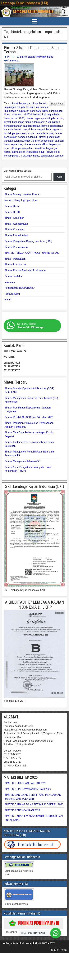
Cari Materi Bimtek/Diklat (17, 170)
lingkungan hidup (30, 155)
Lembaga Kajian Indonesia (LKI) (24, 3)
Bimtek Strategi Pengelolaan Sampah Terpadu (34, 49)
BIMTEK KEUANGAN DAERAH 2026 (25, 783)
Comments (13, 60)
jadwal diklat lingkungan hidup (28, 151)
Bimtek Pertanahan (15, 264)
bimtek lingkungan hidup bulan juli (44, 118)
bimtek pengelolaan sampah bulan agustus (38, 129)
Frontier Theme (58, 949)
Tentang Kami (12, 293)
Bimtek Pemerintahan (16, 235)
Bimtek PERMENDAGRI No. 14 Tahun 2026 (28, 417)
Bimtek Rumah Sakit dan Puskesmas (25, 270)
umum (7, 299)
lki (8, 56)
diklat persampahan (22, 148)
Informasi (9, 282)
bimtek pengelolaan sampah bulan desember (28, 133)
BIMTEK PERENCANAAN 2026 (22, 810)
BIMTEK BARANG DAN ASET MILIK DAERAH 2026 (33, 804)
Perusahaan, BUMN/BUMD (19, 287)
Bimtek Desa (11, 206)
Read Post (57, 103)
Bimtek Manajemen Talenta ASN (22, 461)
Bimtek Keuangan (14, 229)
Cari (59, 176)
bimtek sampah (32, 144)
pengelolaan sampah (52, 155)
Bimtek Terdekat (13, 276)
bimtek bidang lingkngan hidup (36, 56)
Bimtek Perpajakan (14, 258)
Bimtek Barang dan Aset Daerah (22, 194)
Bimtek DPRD (12, 212)
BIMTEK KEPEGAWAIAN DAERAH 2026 (27, 789)
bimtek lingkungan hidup (24, 103)
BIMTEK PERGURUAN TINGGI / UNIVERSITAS (31, 252)
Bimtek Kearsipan (14, 217)
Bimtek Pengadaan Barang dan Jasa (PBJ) (28, 241)
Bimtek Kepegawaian (16, 223)
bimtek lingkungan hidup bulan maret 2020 (27, 122)
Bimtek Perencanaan (16, 247)
